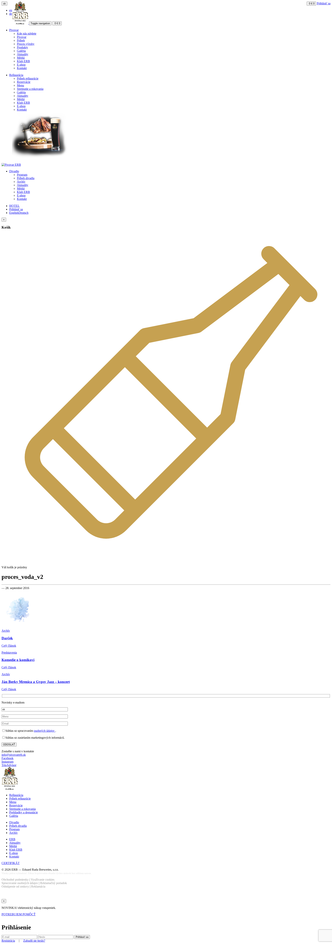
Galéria (21, 50)
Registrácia (8, 940)
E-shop (21, 64)
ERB (12, 839)
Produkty (22, 47)
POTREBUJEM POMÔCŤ (19, 914)
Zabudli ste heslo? (34, 940)
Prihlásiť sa (323, 3)
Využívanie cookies (42, 879)
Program (22, 174)
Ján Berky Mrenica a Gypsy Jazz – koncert (36, 682)
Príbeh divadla (25, 178)
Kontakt (22, 68)
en (10, 10)
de (10, 13)
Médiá (21, 57)
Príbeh (21, 40)
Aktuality (22, 54)
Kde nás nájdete (26, 33)
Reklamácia (38, 886)
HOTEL (14, 205)
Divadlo (14, 171)
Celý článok (9, 645)
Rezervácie (23, 82)
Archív (21, 181)
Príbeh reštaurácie (27, 78)
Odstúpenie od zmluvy (15, 886)
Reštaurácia (16, 75)
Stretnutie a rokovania (30, 88)
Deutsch (23, 212)
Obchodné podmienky (15, 879)
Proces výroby (25, 44)
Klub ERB (23, 61)
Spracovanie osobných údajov (20, 883)
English (13, 212)
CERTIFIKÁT (11, 863)
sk (4, 3)
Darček (7, 638)
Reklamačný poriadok (53, 883)
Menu (20, 85)
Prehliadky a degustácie (23, 812)
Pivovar (14, 30)
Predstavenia (9, 652)
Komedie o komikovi (18, 660)
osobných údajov (44, 730)
